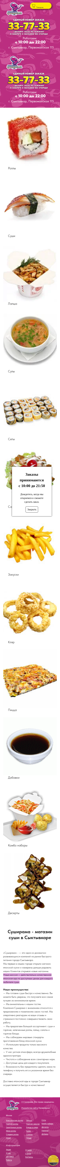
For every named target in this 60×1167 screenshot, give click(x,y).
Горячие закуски (33, 1124)
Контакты (29, 1157)
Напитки (45, 1131)
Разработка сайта (29, 1108)
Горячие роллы (12, 1124)
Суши (8, 1138)
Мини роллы (11, 1131)
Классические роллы (14, 1120)
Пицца (28, 1138)
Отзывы (28, 1150)
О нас (8, 1153)
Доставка (10, 1156)
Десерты (45, 1127)
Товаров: (40, 7)
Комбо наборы (47, 1124)
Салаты (29, 1134)
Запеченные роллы (14, 1127)
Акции (8, 1150)
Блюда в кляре (32, 1127)
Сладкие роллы (12, 1134)
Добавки (45, 1134)
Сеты (44, 1120)
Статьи (28, 1153)
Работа (9, 1160)
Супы (28, 1131)
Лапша (29, 1120)
